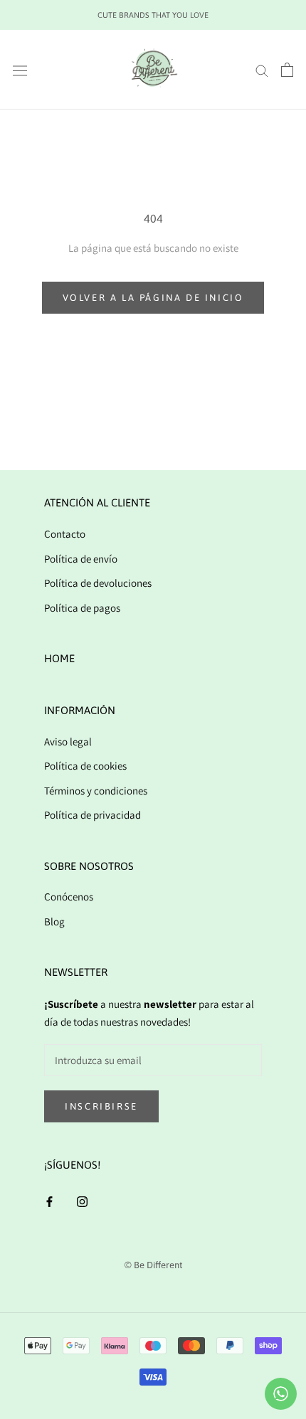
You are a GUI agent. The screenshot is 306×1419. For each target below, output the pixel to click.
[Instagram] (82, 1201)
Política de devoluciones (98, 583)
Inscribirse (101, 1106)
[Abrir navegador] (20, 70)
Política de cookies (85, 765)
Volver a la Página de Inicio (153, 297)
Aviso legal (68, 741)
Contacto (64, 534)
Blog (54, 921)
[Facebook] (49, 1201)
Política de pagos (82, 608)
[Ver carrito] (287, 70)
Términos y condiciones (95, 790)
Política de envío (80, 558)
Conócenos (68, 896)
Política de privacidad (92, 815)
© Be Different (153, 1265)
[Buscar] (261, 69)
